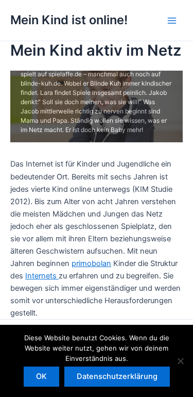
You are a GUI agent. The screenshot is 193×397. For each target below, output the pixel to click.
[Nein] (180, 361)
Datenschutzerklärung (117, 376)
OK (41, 376)
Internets (42, 275)
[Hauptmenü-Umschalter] (172, 20)
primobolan (91, 263)
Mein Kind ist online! (69, 19)
